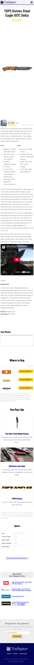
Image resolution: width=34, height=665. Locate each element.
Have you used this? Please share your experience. (16, 335)
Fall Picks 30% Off (17, 596)
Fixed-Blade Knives (26, 7)
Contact (15, 653)
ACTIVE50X (21, 605)
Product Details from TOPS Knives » (17, 558)
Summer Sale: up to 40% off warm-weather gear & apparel (21, 589)
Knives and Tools (16, 7)
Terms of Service (13, 661)
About (9, 653)
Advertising (23, 653)
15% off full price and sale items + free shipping (20, 602)
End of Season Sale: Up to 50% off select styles (22, 583)
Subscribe (17, 636)
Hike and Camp (7, 7)
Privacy (21, 661)
